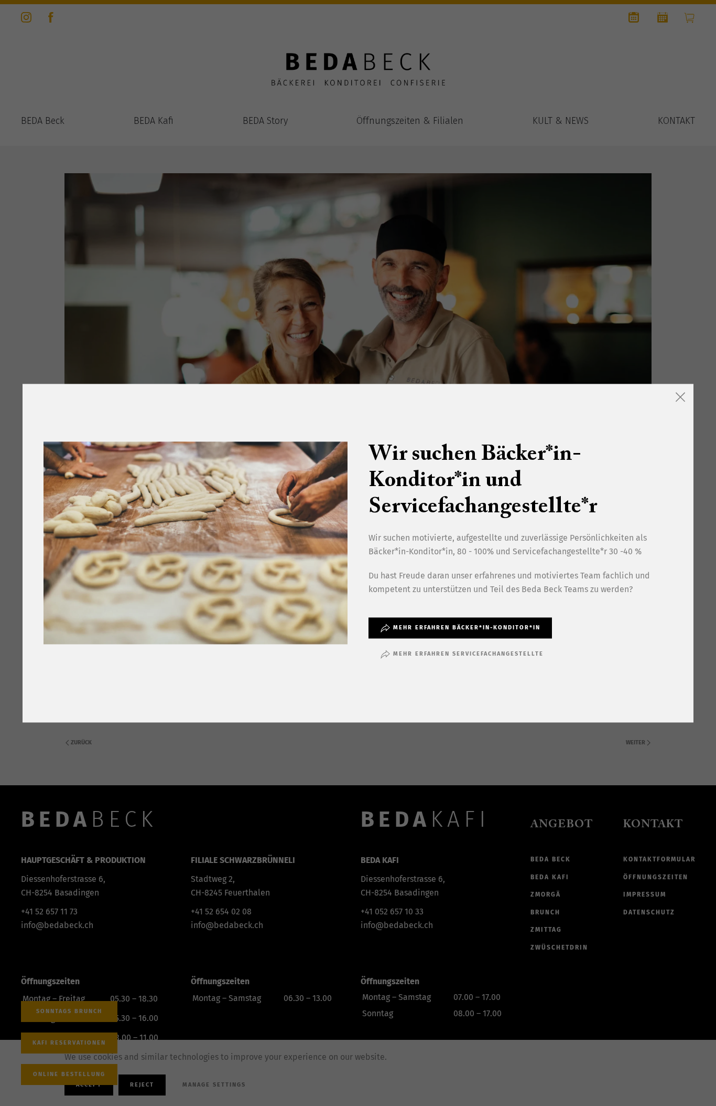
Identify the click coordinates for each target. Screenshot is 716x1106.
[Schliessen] (680, 397)
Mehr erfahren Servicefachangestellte (468, 653)
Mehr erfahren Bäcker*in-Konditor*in (466, 627)
